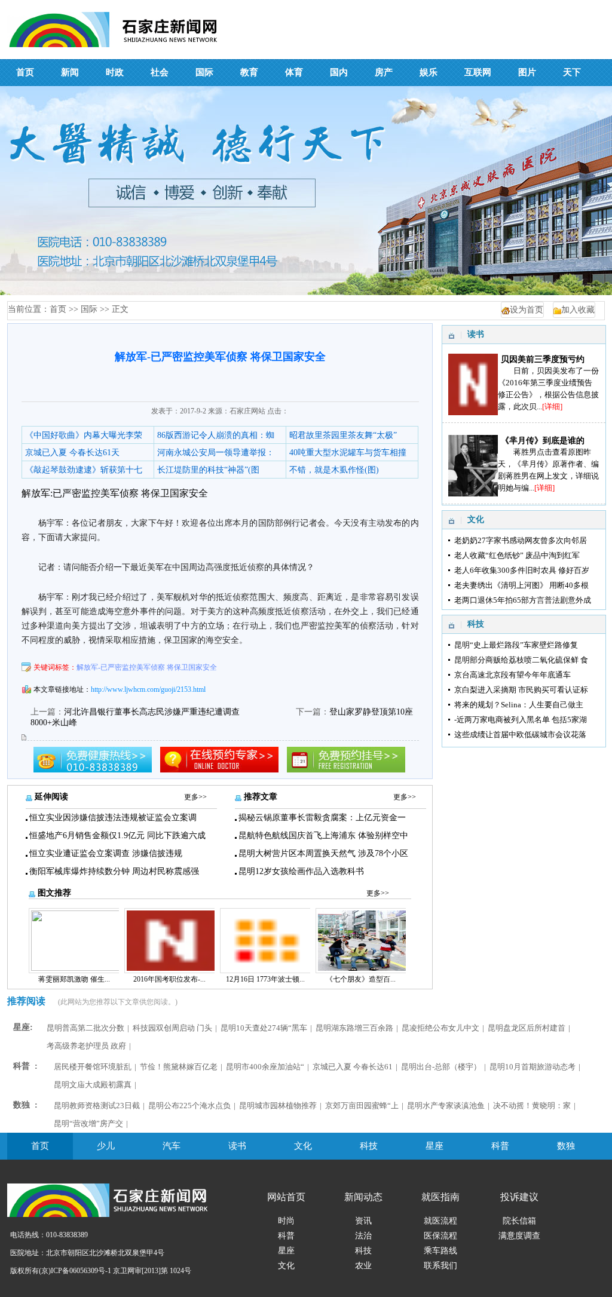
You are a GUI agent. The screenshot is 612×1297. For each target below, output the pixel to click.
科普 (500, 1146)
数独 (566, 1146)
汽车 (171, 1146)
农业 (363, 1265)
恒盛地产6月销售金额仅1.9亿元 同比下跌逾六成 (117, 835)
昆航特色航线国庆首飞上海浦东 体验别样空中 (323, 835)
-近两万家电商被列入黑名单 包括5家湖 (520, 719)
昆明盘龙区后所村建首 (526, 1027)
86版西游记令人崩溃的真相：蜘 (215, 435)
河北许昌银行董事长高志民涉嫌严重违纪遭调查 (152, 711)
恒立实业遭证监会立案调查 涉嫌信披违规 (105, 853)
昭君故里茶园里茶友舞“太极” (343, 435)
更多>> (195, 797)
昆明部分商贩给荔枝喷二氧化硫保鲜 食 (521, 659)
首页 (58, 309)
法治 (363, 1235)
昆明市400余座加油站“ (265, 1066)
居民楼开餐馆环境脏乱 (92, 1066)
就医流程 (440, 1220)
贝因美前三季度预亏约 (543, 359)
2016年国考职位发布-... (169, 979)
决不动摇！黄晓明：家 (532, 1105)
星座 (434, 1146)
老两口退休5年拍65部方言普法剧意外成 (522, 600)
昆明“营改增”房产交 (88, 1123)
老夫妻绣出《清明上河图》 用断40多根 (521, 585)
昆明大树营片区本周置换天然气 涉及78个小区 (323, 853)
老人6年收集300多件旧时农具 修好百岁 (521, 570)
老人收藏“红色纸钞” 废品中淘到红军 (517, 555)
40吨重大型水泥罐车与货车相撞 (347, 452)
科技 (369, 1146)
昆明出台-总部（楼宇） (441, 1066)
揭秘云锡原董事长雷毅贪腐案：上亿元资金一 (322, 817)
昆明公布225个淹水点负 (189, 1105)
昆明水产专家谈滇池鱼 (446, 1105)
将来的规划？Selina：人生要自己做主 (518, 704)
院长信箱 (519, 1220)
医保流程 (440, 1235)
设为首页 (526, 309)
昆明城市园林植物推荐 (278, 1105)
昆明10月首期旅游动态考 (532, 1066)
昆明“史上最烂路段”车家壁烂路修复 (516, 644)
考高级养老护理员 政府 (86, 1045)
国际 (89, 309)
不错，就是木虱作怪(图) (334, 469)
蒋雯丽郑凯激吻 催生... (74, 979)
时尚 (286, 1220)
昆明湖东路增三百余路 (354, 1027)
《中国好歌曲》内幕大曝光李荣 (83, 435)
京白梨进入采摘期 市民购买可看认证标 (521, 689)
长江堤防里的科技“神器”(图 (208, 469)
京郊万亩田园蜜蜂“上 (362, 1105)
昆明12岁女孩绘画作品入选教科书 (301, 871)
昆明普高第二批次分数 (85, 1027)
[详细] (552, 406)
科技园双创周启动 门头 (172, 1027)
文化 (303, 1146)
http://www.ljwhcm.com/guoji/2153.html (148, 689)
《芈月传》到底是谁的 (543, 440)
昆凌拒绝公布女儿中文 (440, 1027)
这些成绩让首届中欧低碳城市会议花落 (520, 734)
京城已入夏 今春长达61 (353, 1066)
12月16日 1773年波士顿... (265, 979)
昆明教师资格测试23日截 (97, 1105)
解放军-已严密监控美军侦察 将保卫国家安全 (146, 667)
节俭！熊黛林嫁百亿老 (179, 1066)
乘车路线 (440, 1250)
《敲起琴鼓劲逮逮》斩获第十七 (83, 469)
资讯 (363, 1220)
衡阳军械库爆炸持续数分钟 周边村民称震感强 (114, 871)
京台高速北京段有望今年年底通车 (512, 674)
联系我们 (440, 1265)
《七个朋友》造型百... (361, 979)
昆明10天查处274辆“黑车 (264, 1027)
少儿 (106, 1146)
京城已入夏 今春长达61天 (72, 452)
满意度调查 (519, 1235)
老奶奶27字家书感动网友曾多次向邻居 (520, 540)
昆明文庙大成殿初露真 (92, 1084)
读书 (237, 1146)
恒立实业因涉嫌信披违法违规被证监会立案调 (113, 817)
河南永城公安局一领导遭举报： (215, 452)
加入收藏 (578, 309)
